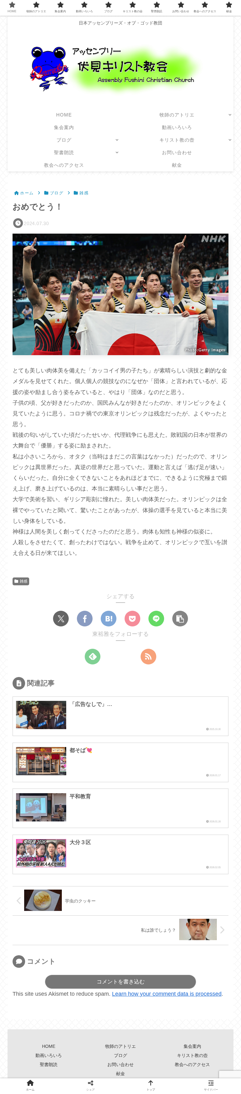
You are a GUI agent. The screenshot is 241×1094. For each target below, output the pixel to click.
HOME (48, 1046)
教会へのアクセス (192, 1064)
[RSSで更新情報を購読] (148, 656)
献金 (120, 1073)
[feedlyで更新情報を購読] (92, 656)
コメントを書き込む (121, 982)
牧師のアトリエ (120, 1046)
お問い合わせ (120, 1064)
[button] (180, 618)
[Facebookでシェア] (85, 618)
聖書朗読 (48, 1064)
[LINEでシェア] (156, 618)
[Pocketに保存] (132, 618)
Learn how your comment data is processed (167, 994)
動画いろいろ (48, 1055)
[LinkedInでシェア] (168, 719)
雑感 (23, 581)
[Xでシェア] (61, 618)
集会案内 (195, 1046)
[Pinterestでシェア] (149, 719)
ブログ (120, 1055)
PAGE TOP (229, 1056)
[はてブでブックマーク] (108, 618)
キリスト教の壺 (192, 1055)
